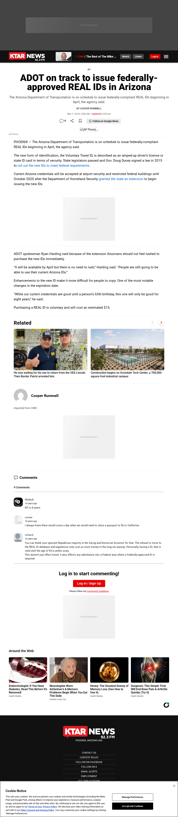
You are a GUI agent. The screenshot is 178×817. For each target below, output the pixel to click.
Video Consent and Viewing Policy (37, 810)
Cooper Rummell (45, 396)
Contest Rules (89, 757)
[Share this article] (72, 121)
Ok (174, 786)
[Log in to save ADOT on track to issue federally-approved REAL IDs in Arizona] (80, 121)
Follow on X (89, 766)
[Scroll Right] (161, 322)
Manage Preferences (132, 797)
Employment (89, 776)
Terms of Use (35, 806)
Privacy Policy (50, 806)
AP (89, 69)
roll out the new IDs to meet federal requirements (53, 166)
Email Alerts (89, 771)
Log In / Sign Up (89, 583)
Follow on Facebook (89, 762)
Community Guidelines (98, 591)
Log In (155, 56)
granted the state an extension (121, 179)
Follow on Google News (105, 121)
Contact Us (89, 752)
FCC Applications (89, 780)
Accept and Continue (132, 806)
